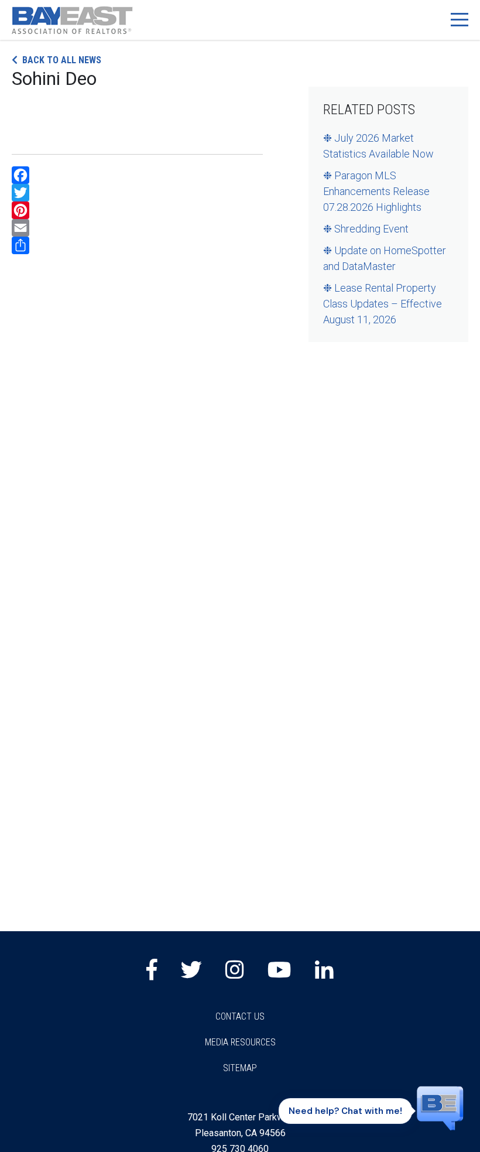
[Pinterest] (137, 210)
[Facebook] (137, 175)
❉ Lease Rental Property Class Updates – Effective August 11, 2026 (382, 304)
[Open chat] (440, 1107)
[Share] (137, 245)
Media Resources (240, 1042)
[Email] (137, 228)
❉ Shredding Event (366, 229)
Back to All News (61, 60)
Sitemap (240, 1068)
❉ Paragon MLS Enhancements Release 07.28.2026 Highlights (376, 191)
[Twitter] (137, 192)
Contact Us (240, 1016)
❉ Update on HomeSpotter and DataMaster (384, 258)
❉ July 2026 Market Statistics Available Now (378, 146)
